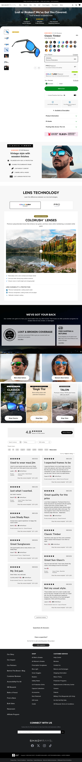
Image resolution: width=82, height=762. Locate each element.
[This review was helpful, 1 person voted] (33, 531)
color (17, 449)
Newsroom (11, 709)
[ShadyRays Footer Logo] (41, 741)
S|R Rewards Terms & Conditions (64, 704)
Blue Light (35, 669)
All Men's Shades (37, 657)
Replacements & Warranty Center (64, 685)
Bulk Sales (11, 703)
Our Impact (11, 660)
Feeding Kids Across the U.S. (55, 127)
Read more (62, 512)
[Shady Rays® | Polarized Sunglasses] (9, 5)
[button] (41, 645)
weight (28, 449)
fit (13, 449)
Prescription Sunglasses (39, 665)
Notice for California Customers (50, 760)
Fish (35, 5)
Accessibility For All (14, 681)
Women (25, 5)
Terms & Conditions (21, 760)
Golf (39, 5)
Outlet (34, 704)
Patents (56, 692)
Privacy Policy (13, 760)
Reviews (56, 661)
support (23, 449)
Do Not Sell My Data (60, 700)
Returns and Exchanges (61, 669)
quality (34, 449)
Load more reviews (41, 617)
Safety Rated (36, 681)
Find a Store (11, 698)
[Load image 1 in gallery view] (25, 48)
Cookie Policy (30, 760)
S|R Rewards (11, 687)
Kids (31, 5)
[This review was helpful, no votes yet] (33, 478)
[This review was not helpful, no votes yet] (36, 478)
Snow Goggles (46, 5)
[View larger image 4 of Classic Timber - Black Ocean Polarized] (6, 55)
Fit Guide (75, 80)
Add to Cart (61, 89)
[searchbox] (13, 442)
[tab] (25, 205)
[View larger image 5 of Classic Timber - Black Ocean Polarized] (6, 61)
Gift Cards (35, 700)
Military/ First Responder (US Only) (64, 696)
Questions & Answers (41, 628)
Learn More (20, 339)
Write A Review (67, 432)
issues (46, 449)
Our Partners (11, 665)
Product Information (52, 116)
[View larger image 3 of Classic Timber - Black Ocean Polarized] (6, 44)
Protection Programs (60, 681)
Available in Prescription (62, 110)
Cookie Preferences (38, 760)
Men (20, 5)
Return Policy (58, 677)
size (9, 449)
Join (63, 732)
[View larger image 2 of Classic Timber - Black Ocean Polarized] (6, 38)
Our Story (10, 654)
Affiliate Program (13, 714)
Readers (34, 677)
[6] (6, 49)
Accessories (35, 692)
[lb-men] (6, 67)
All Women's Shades (38, 661)
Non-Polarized (36, 696)
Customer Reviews (14, 676)
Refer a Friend (12, 692)
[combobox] (30, 442)
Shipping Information (60, 673)
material (40, 449)
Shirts (61, 5)
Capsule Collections (38, 688)
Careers (56, 688)
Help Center (57, 657)
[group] (61, 95)
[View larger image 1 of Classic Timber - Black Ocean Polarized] (6, 32)
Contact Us (57, 665)
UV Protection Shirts (38, 685)
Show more (53, 450)
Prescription (55, 5)
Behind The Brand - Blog (16, 670)
